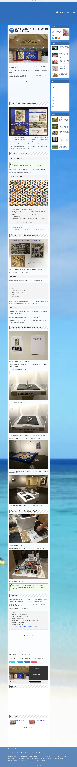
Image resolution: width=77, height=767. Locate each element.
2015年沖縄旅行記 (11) (12, 756)
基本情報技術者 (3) (35, 758)
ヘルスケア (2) (63, 756)
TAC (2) (30, 756)
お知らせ (53, 87)
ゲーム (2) (41, 756)
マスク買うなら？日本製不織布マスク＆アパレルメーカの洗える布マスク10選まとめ (64, 126)
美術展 (53, 106)
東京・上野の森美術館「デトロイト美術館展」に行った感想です (22, 721)
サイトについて (17, 752)
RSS (41, 752)
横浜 (53, 97)
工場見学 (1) (56, 758)
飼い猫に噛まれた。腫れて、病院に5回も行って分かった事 (64, 74)
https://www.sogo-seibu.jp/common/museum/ (27, 626)
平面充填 (12, 216)
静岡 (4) (38, 760)
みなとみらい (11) (11, 758)
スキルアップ (54, 90)
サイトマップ (35, 752)
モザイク (29, 211)
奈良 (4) (42, 758)
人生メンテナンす (11, 748)
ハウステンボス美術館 (39, 139)
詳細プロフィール (55, 35)
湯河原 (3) (10, 760)
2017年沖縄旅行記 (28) (23, 756)
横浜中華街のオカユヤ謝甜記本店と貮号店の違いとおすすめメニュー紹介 (64, 62)
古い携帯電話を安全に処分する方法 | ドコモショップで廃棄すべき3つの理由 (64, 47)
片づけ (53, 103)
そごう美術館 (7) (48, 756)
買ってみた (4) (23, 760)
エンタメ (53, 84)
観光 (53, 109)
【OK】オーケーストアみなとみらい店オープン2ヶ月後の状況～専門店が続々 (63, 54)
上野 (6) (18, 758)
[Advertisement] (27, 12)
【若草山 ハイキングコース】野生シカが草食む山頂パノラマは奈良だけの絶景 (64, 146)
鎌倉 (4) (33, 760)
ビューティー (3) (56, 756)
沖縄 (53, 100)
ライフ (53, 93)
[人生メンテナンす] (65, 13)
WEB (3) (35, 756)
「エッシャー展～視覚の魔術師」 (19, 137)
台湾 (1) (28, 758)
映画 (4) (61, 758)
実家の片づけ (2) (49, 758)
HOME (10, 752)
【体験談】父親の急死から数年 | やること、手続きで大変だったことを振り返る (64, 132)
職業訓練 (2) (16, 760)
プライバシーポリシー (26, 752)
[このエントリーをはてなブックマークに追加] (20, 662)
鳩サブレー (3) (45, 760)
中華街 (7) (23, 758)
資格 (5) (29, 760)
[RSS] (59, 38)
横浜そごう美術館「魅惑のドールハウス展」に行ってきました (41, 721)
